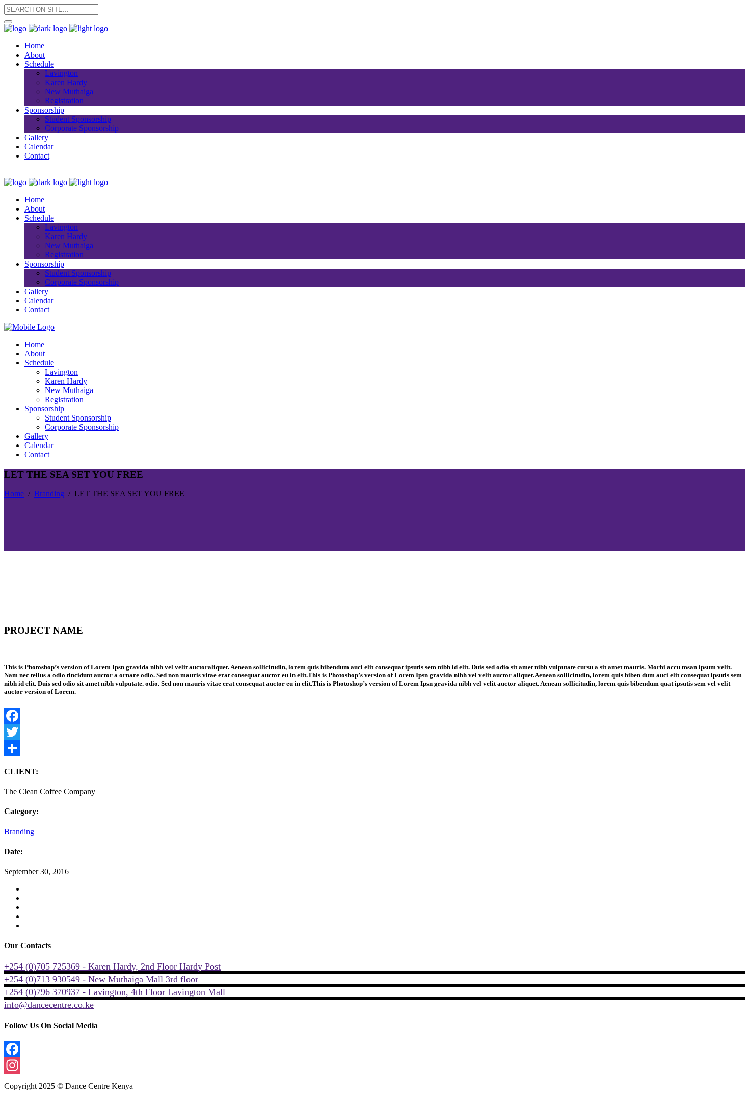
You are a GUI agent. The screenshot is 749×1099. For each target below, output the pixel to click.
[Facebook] (374, 716)
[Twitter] (374, 732)
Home (14, 493)
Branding (49, 493)
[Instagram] (374, 1065)
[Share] (374, 748)
